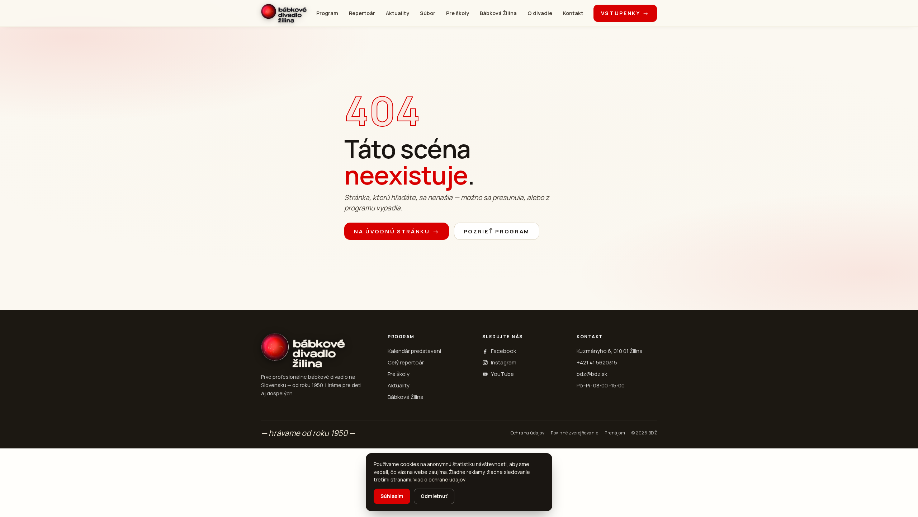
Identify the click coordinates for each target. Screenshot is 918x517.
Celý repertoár (406, 362)
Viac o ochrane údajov (439, 479)
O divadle (539, 13)
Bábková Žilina (498, 13)
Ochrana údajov (528, 433)
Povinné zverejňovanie (574, 433)
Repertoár (362, 13)
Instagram (503, 362)
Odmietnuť (434, 496)
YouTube (502, 374)
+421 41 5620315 (597, 362)
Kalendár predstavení (414, 351)
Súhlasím (391, 496)
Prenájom (615, 433)
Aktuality (397, 13)
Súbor (427, 13)
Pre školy (457, 13)
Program (327, 13)
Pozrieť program (497, 231)
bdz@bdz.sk (592, 374)
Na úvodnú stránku (396, 231)
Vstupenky (625, 13)
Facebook (503, 351)
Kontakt (573, 13)
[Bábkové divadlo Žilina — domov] (284, 13)
